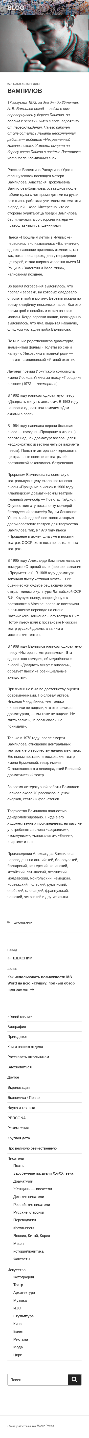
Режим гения (18, 1127)
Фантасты (21, 1258)
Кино (17, 1323)
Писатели (15, 1158)
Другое (13, 1077)
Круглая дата (18, 1137)
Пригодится (17, 1036)
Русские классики (28, 1212)
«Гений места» (19, 1016)
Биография (16, 1026)
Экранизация (18, 1087)
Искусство (16, 1269)
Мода (18, 1346)
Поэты (18, 1165)
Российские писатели (31, 1204)
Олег (36, 84)
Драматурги (23, 922)
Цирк (17, 1354)
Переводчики (24, 1219)
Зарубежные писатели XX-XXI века (43, 1173)
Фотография (23, 1276)
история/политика (28, 1251)
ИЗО (17, 1307)
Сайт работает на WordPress (30, 1425)
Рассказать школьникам (28, 1056)
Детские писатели (28, 1196)
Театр (18, 1284)
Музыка (20, 1300)
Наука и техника (21, 1107)
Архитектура (24, 1292)
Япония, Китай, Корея (31, 1235)
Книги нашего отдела (25, 1046)
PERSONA (16, 1117)
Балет (18, 1331)
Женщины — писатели (32, 1188)
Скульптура (23, 1315)
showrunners (23, 1227)
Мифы (18, 1243)
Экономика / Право (23, 1097)
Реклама (20, 1339)
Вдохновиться (19, 1066)
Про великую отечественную (32, 1148)
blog (15, 7)
